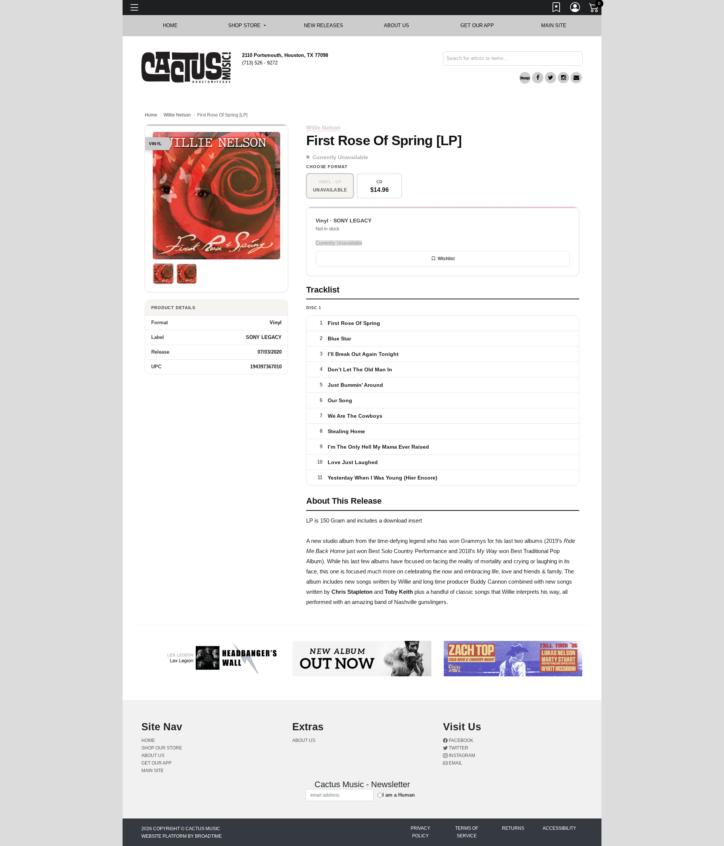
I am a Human (398, 795)
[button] (247, 25)
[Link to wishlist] (556, 9)
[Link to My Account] (575, 9)
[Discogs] (524, 77)
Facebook (460, 740)
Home (151, 115)
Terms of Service (466, 832)
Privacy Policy (420, 832)
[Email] (576, 77)
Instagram (461, 755)
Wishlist (446, 258)
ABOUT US (400, 25)
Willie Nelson (177, 115)
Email (455, 763)
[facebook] (537, 77)
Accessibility (559, 828)
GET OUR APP (477, 25)
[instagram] (563, 77)
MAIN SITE (553, 25)
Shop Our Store (161, 748)
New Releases (323, 25)
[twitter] (550, 77)
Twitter (458, 748)
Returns (513, 828)
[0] (594, 9)
